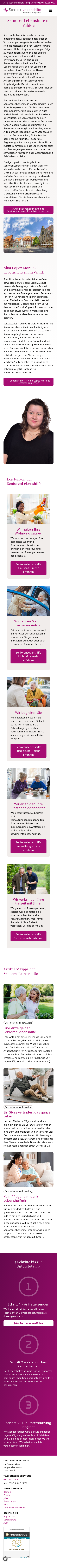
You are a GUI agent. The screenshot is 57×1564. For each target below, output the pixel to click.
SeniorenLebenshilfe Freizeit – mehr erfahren (28, 936)
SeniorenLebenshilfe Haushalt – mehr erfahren (28, 568)
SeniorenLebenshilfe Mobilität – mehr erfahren (28, 656)
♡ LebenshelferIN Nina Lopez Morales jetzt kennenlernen (28, 382)
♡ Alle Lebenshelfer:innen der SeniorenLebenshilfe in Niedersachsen (28, 210)
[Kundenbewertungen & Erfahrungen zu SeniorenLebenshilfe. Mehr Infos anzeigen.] (17, 1542)
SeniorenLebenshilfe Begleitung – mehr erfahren (28, 750)
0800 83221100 (11, 1479)
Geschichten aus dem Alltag (18, 1022)
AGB (6, 1522)
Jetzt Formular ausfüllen (28, 1323)
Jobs (6, 1498)
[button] (5, 1559)
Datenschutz (10, 1519)
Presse (7, 1495)
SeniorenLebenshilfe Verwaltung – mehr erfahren (28, 846)
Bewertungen (10, 1501)
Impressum (9, 1516)
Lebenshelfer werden (14, 1507)
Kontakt (7, 1491)
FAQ (5, 1504)
